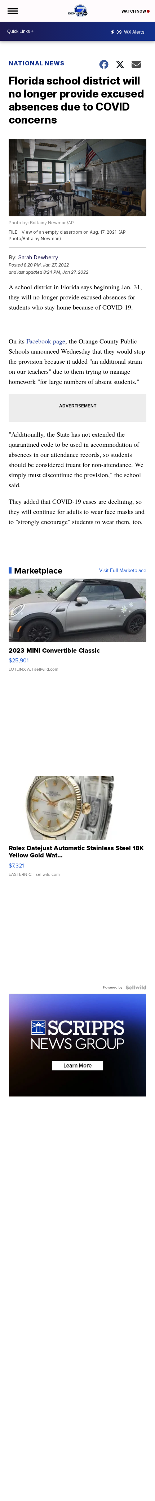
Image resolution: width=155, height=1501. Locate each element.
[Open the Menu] (12, 11)
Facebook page (45, 341)
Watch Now (134, 11)
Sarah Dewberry (38, 257)
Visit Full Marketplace (122, 570)
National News (37, 63)
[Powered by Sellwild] (135, 987)
